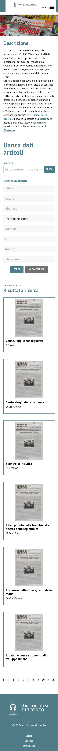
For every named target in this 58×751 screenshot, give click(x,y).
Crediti (29, 735)
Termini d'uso (29, 745)
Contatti (29, 740)
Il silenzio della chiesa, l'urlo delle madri (29, 592)
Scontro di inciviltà (19, 463)
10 (43, 679)
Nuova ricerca (36, 269)
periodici (41, 122)
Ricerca (8, 163)
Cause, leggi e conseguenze (24, 341)
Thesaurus (9, 130)
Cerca (49, 169)
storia (43, 119)
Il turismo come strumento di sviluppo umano (26, 657)
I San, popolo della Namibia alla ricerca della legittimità (27, 527)
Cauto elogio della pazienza (25, 402)
